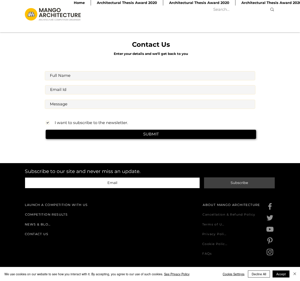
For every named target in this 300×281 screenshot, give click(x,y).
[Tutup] (294, 273)
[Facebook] (270, 206)
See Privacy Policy (177, 274)
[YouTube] (270, 229)
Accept (281, 274)
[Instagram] (270, 252)
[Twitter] (270, 217)
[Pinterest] (270, 240)
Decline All (259, 274)
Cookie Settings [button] (233, 274)
